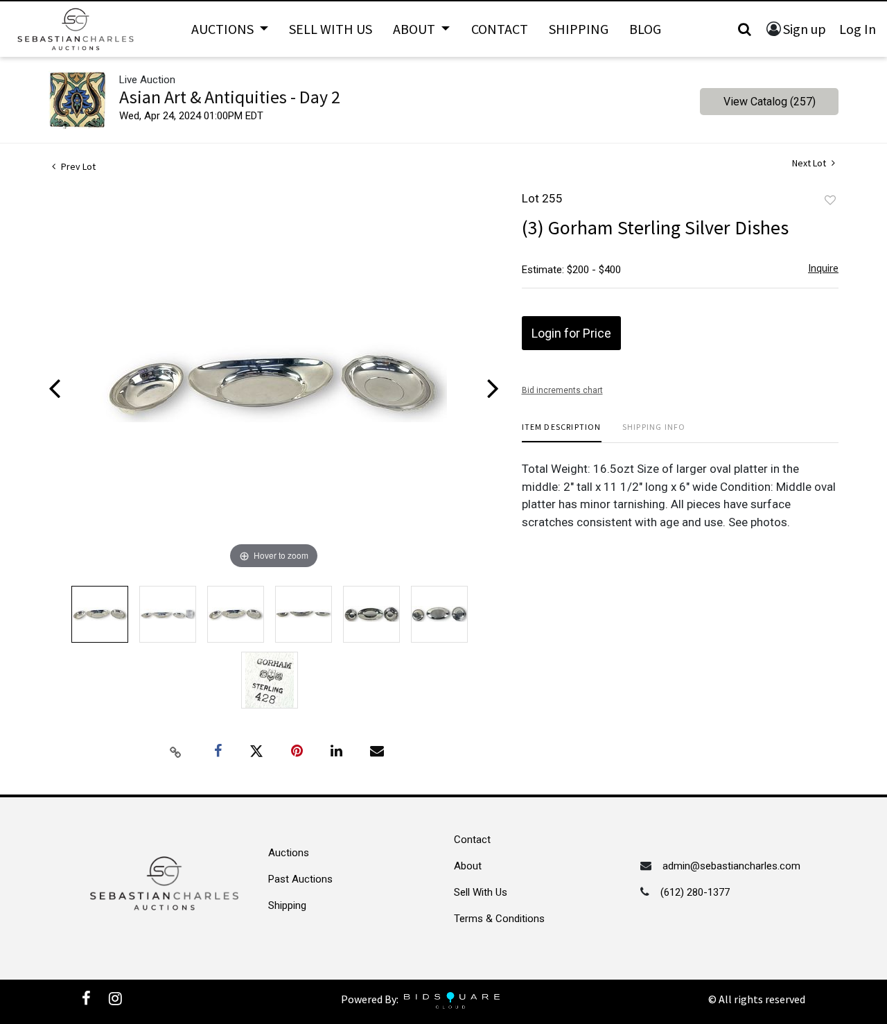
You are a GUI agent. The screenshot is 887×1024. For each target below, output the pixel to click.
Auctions (288, 853)
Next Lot (810, 163)
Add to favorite (830, 200)
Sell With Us (330, 28)
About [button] (415, 28)
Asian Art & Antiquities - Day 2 (229, 96)
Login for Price (571, 333)
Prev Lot (77, 166)
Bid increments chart (562, 390)
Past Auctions (300, 879)
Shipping (578, 28)
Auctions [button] (223, 28)
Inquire (823, 268)
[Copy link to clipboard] (176, 751)
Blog (645, 28)
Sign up (804, 28)
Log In (857, 28)
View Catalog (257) (769, 101)
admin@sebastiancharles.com (731, 866)
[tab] (561, 432)
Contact (499, 28)
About (468, 866)
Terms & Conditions (499, 918)
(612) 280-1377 (695, 892)
